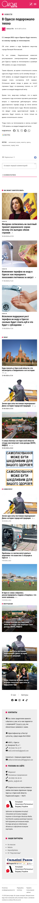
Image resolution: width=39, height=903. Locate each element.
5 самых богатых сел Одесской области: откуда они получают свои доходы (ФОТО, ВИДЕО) (19, 443)
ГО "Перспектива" (14, 853)
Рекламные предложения (17, 775)
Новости (8, 14)
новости (23, 142)
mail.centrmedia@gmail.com (18, 751)
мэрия (18, 142)
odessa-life (10, 29)
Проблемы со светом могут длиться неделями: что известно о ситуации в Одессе (17, 555)
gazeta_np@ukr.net (15, 781)
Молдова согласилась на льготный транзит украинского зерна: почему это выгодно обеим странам (19, 228)
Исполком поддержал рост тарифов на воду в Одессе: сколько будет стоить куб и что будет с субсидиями (17, 320)
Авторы (24, 695)
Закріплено (30, 4)
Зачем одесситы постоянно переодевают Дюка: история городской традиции (18, 404)
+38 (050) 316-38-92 (15, 778)
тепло (17, 145)
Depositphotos (13, 850)
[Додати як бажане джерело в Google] (6, 135)
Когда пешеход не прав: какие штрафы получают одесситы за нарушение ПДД (16, 682)
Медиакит (12, 772)
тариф (13, 145)
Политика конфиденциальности (8, 889)
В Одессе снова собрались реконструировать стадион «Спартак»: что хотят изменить (19, 595)
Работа (10, 847)
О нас (13, 695)
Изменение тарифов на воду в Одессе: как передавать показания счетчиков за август (17, 274)
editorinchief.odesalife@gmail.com (20, 760)
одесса (28, 142)
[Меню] (35, 4)
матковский (12, 142)
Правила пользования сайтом (30, 890)
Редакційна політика (20, 889)
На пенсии (11, 845)
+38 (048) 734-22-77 (14, 748)
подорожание (6, 145)
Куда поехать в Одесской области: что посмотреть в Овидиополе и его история (18, 369)
